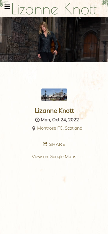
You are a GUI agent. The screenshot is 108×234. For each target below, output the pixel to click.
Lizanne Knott (54, 110)
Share (57, 144)
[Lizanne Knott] (54, 99)
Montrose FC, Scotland (59, 128)
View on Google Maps (54, 156)
